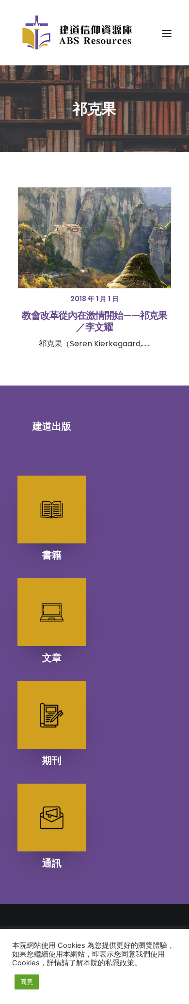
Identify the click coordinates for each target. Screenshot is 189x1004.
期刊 (52, 760)
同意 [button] (26, 982)
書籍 (52, 555)
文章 (52, 658)
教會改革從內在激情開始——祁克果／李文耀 (94, 321)
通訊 (52, 863)
